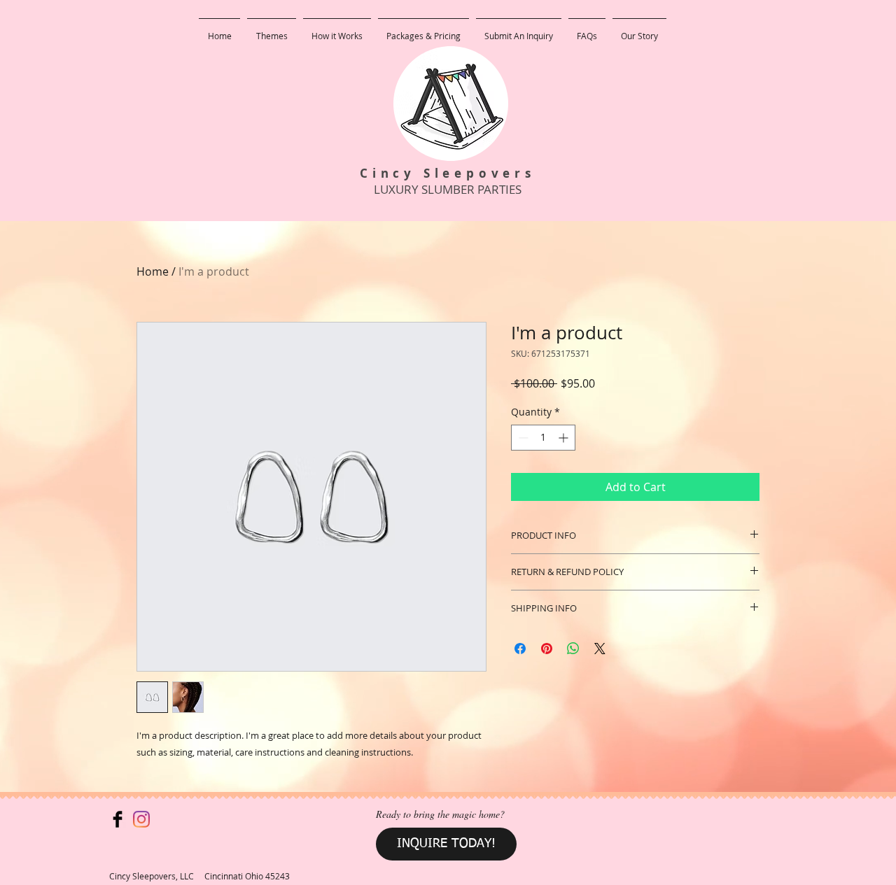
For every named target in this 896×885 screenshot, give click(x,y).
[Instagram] (141, 819)
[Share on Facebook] (520, 648)
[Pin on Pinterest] (546, 648)
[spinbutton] (543, 437)
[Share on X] (600, 648)
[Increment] (564, 437)
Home (152, 271)
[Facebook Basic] (117, 819)
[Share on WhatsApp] (573, 648)
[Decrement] (522, 437)
